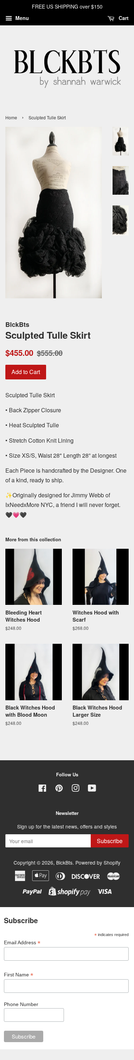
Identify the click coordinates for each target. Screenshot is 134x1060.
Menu (21, 17)
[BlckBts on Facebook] (42, 789)
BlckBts (64, 862)
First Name (18, 974)
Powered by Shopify (97, 862)
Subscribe (110, 841)
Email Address (22, 942)
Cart (123, 17)
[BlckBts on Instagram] (75, 789)
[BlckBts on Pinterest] (59, 789)
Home (11, 117)
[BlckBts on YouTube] (92, 789)
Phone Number (21, 1004)
